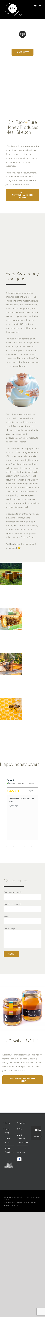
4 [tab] (17, 843)
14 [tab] (17, 846)
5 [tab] (21, 843)
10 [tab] (39, 843)
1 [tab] (6, 843)
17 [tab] (28, 846)
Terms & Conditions (9, 1150)
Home (7, 1123)
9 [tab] (35, 843)
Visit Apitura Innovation (22, 1139)
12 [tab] (10, 846)
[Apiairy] (11, 564)
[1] (11, 609)
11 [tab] (6, 846)
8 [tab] (31, 843)
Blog (21, 1129)
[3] (11, 655)
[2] (11, 700)
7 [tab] (28, 843)
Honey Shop (7, 1131)
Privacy (6, 1205)
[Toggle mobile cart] (35, 6)
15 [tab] (21, 846)
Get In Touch (7, 1141)
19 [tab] (35, 846)
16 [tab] (24, 846)
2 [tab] (10, 843)
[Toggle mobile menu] (40, 6)
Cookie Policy (15, 1205)
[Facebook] (19, 1159)
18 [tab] (31, 846)
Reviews (22, 1123)
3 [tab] (13, 843)
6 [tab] (24, 843)
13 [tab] (13, 846)
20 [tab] (39, 846)
